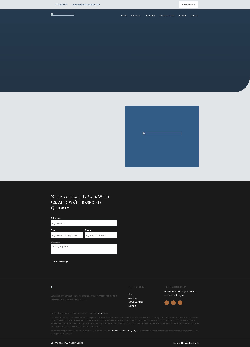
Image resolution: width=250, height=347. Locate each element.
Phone (88, 230)
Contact (194, 15)
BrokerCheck (102, 313)
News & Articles (167, 15)
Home (124, 15)
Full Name (56, 218)
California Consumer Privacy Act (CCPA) (125, 331)
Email (53, 230)
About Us (135, 15)
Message (55, 242)
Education (150, 15)
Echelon (182, 15)
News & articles (135, 302)
